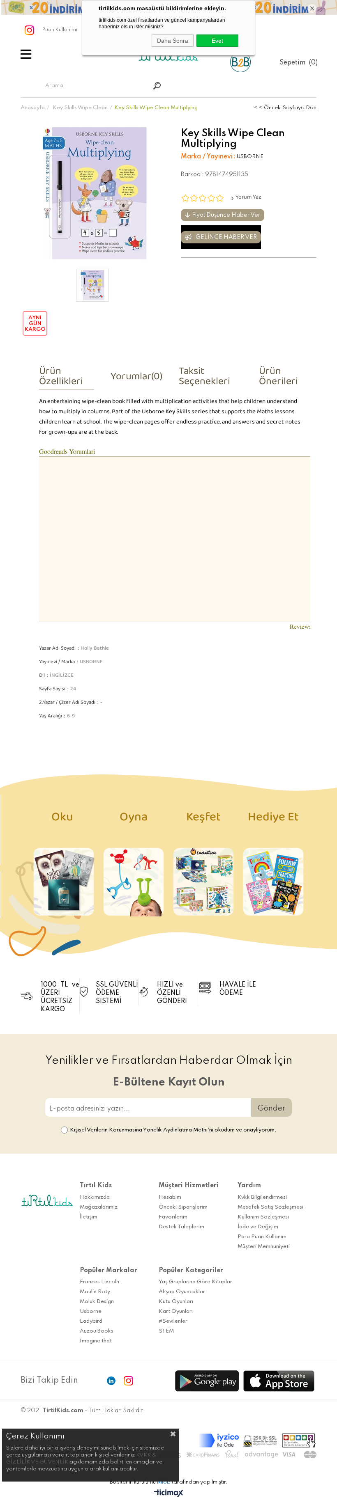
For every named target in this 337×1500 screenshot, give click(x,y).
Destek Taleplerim (181, 1227)
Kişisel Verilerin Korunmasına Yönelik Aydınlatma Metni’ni (141, 1130)
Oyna (134, 820)
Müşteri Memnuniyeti (264, 1246)
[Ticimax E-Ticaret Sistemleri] (168, 1493)
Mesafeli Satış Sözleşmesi (270, 1207)
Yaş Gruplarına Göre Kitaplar (195, 1282)
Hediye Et (273, 820)
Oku (63, 820)
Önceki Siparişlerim (183, 1207)
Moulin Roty (95, 1291)
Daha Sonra (172, 40)
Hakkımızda (95, 1197)
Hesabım (170, 1197)
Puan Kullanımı (59, 29)
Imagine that (96, 1341)
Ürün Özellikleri (61, 379)
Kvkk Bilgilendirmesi (262, 1197)
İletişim (88, 1217)
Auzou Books (96, 1331)
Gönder (271, 1108)
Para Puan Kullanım (262, 1236)
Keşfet (203, 820)
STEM (166, 1331)
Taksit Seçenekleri (204, 379)
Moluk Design (97, 1301)
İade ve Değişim (258, 1227)
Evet (217, 40)
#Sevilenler (173, 1321)
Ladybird (91, 1321)
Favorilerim (173, 1217)
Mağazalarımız (99, 1207)
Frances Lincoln (99, 1282)
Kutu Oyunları (176, 1301)
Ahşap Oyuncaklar (182, 1291)
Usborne (91, 1311)
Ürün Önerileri (278, 379)
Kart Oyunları (176, 1311)
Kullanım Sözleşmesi (263, 1217)
